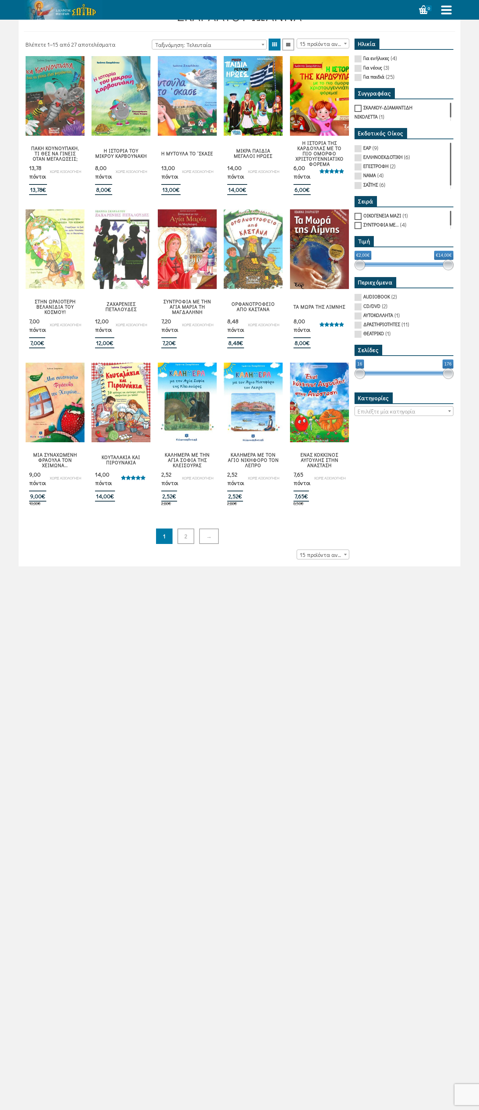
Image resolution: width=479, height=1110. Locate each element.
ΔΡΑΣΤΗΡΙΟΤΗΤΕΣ (381, 324)
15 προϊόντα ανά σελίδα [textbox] (324, 43)
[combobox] (209, 44)
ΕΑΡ (367, 147)
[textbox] (404, 411)
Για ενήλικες (376, 58)
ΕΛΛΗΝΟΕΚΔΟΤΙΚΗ (383, 157)
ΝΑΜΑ (369, 175)
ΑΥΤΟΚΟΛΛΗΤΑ (378, 315)
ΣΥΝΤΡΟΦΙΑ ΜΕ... (381, 224)
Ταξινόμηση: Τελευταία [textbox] (183, 44)
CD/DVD (371, 306)
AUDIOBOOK (376, 296)
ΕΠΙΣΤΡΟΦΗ (376, 166)
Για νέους (372, 67)
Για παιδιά (373, 76)
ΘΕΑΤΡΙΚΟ (373, 333)
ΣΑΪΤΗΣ (370, 184)
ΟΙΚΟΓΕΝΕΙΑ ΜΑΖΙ (382, 215)
